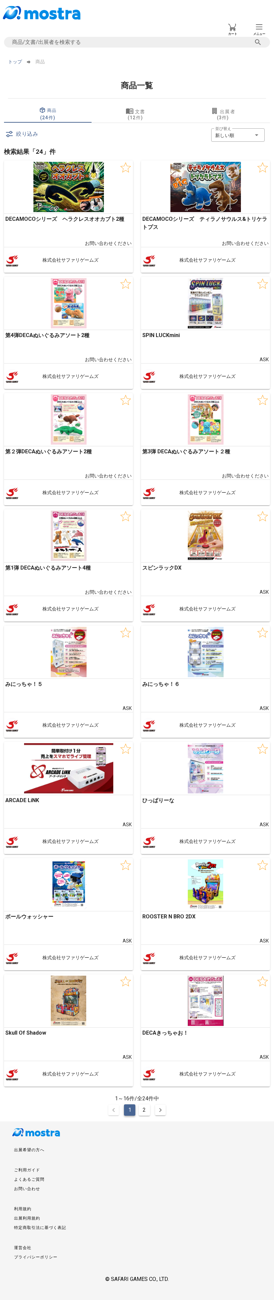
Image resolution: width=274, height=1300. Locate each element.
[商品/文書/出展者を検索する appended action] (258, 42)
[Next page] (160, 1110)
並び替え (223, 128)
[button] (238, 135)
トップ (15, 61)
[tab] (48, 115)
